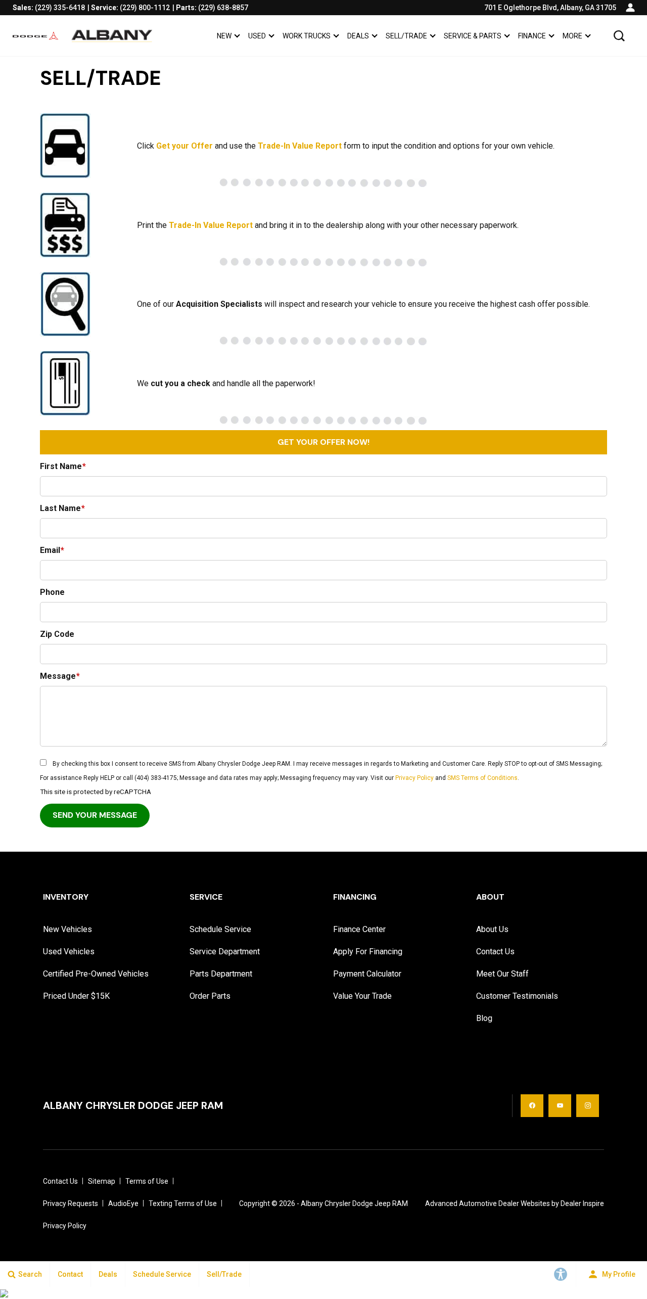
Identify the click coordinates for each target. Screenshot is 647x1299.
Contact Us (495, 951)
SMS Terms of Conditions (482, 777)
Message (60, 676)
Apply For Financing (367, 951)
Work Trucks (307, 36)
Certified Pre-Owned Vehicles (96, 974)
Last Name (62, 508)
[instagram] (587, 1105)
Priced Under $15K (76, 996)
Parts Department (221, 974)
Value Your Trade (362, 996)
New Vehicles (67, 929)
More (572, 37)
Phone (52, 592)
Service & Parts (472, 36)
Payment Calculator (367, 974)
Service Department (225, 951)
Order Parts (210, 996)
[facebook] (532, 1105)
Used (257, 36)
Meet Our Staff (502, 974)
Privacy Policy (414, 777)
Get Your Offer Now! (323, 442)
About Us (492, 929)
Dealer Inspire (582, 1203)
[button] (619, 36)
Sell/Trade (406, 36)
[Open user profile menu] (630, 8)
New (224, 36)
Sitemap (101, 1181)
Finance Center (359, 929)
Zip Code (57, 634)
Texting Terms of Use (183, 1203)
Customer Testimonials (517, 996)
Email (52, 550)
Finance (532, 36)
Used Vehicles (69, 951)
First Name (63, 466)
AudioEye (123, 1203)
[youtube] (559, 1105)
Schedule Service (220, 929)
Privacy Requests (70, 1203)
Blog (484, 1018)
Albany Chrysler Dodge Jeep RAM (354, 1203)
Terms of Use (146, 1181)
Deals (358, 36)
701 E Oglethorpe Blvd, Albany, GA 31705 (550, 8)
